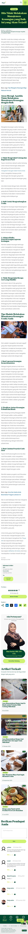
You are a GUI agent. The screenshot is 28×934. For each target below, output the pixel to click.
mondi (8, 861)
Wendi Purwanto (11, 876)
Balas (8, 854)
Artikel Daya (8, 30)
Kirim (14, 841)
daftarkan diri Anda (14, 551)
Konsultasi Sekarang (14, 661)
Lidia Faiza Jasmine (8, 579)
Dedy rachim (10, 888)
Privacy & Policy (23, 925)
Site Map (5, 925)
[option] (14, 16)
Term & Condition (14, 925)
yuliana (9, 847)
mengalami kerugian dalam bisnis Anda (13, 171)
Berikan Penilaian (14, 596)
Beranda (3, 30)
